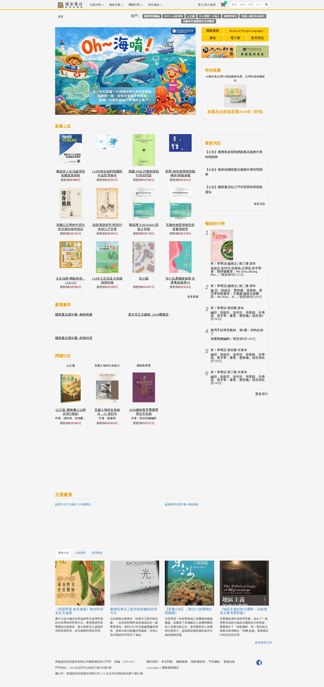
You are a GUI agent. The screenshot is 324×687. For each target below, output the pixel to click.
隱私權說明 (198, 661)
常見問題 (167, 661)
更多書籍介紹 (263, 642)
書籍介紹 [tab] (63, 552)
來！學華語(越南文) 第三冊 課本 (233, 263)
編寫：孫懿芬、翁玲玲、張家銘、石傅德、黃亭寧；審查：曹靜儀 (238, 314)
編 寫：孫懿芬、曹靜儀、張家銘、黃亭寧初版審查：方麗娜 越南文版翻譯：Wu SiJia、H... (236, 294)
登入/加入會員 (207, 4)
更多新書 (193, 296)
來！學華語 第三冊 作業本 (229, 372)
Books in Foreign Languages (246, 30)
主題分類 (96, 4)
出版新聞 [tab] (80, 552)
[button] (65, 73)
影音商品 (257, 38)
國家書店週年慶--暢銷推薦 (73, 314)
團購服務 (212, 30)
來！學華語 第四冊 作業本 (229, 350)
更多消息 (259, 203)
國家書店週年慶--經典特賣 (73, 338)
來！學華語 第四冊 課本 (227, 308)
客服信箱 (229, 661)
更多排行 (261, 394)
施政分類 (115, 4)
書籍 (212, 38)
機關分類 (135, 4)
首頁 (60, 16)
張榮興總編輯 (220, 339)
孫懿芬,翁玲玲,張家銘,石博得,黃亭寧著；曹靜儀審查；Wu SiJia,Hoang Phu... (236, 271)
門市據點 (214, 661)
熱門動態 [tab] (97, 552)
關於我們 (152, 661)
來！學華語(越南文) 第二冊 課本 (233, 286)
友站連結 (154, 4)
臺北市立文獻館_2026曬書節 (148, 314)
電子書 (235, 38)
